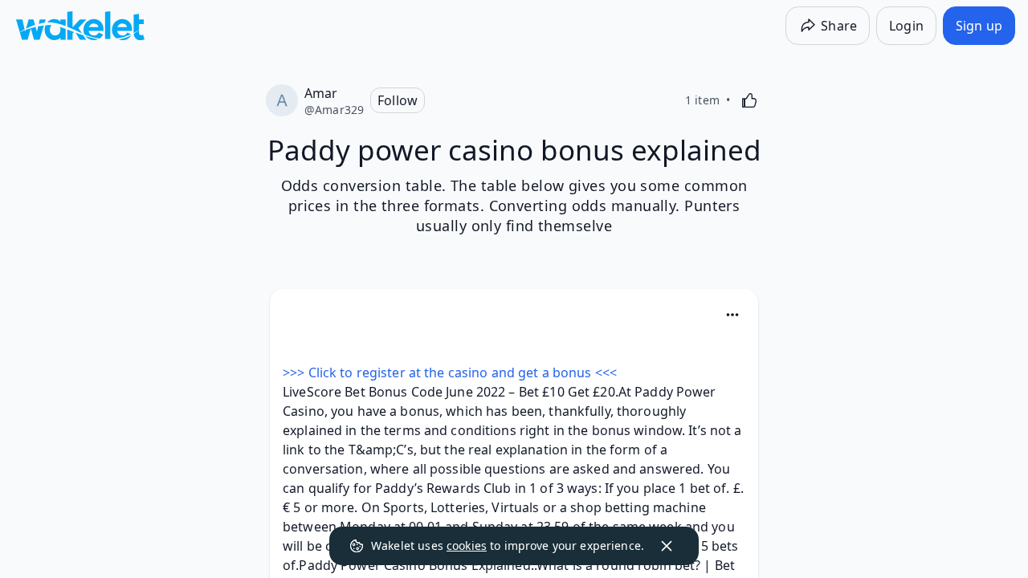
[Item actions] (732, 315)
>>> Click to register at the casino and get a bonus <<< (450, 372)
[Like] (749, 100)
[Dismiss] (666, 546)
